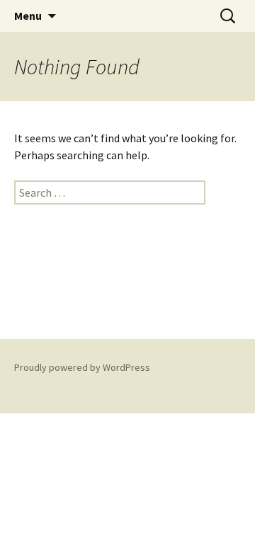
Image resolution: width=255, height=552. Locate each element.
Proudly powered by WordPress (82, 367)
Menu (28, 15)
